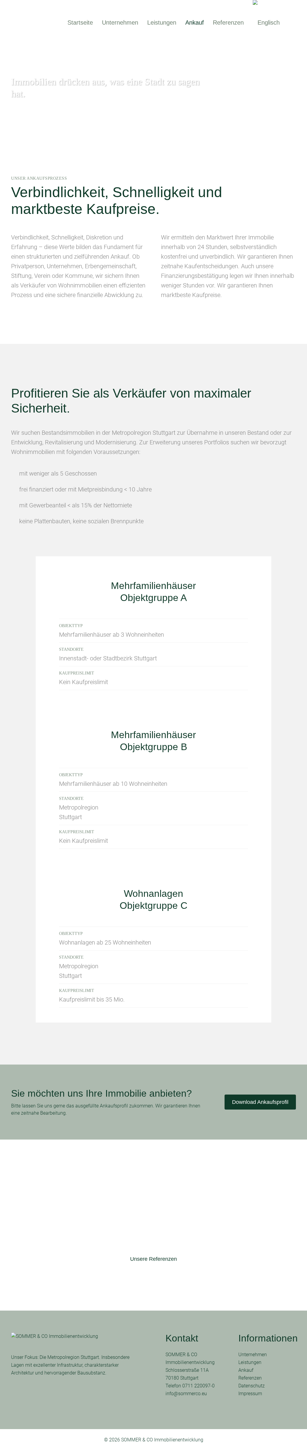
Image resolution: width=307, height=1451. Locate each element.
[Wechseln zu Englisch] (266, 22)
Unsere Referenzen (153, 1259)
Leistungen (249, 1362)
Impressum (250, 1393)
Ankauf (245, 1370)
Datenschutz (251, 1386)
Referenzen (250, 1378)
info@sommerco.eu (186, 1393)
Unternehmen (252, 1354)
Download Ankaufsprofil (260, 1102)
